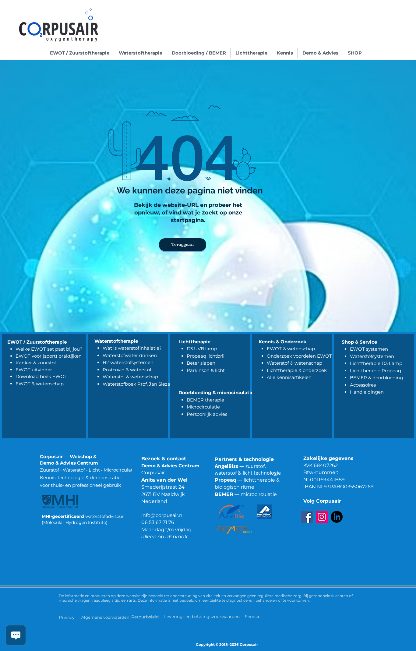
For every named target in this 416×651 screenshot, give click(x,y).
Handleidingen (367, 392)
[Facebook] (307, 517)
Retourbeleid (145, 617)
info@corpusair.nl (162, 515)
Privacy (67, 617)
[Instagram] (322, 517)
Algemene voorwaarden (105, 617)
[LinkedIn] (337, 517)
